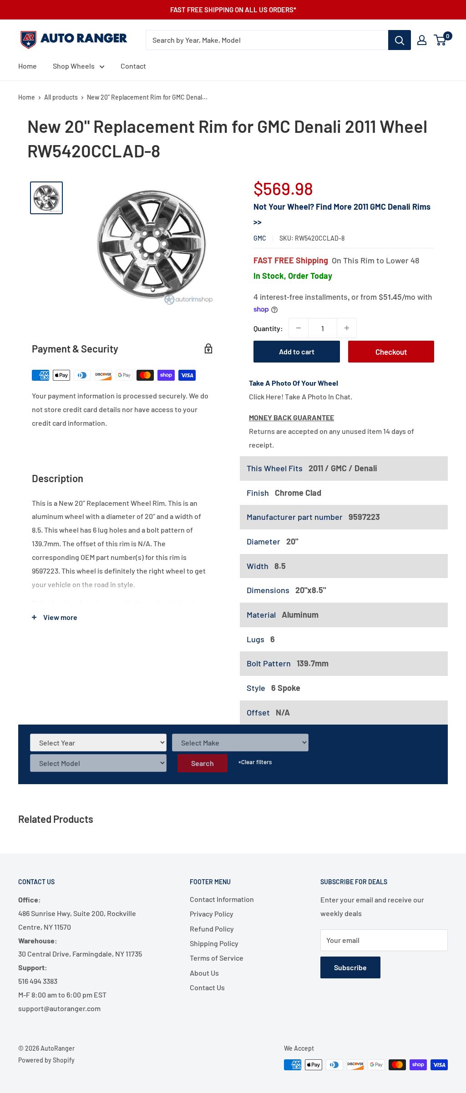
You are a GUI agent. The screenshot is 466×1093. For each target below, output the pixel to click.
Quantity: (268, 328)
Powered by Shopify (46, 1060)
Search (202, 763)
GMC (259, 238)
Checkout (391, 351)
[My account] (421, 40)
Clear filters (255, 762)
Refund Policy (212, 928)
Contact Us (207, 987)
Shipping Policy (214, 943)
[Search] (399, 40)
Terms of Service (216, 957)
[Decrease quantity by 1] (298, 327)
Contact (133, 65)
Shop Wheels (74, 65)
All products (61, 97)
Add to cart (296, 351)
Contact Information (222, 899)
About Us (204, 972)
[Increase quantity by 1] (346, 327)
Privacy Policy (211, 913)
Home (27, 65)
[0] (440, 40)
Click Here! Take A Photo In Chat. (300, 396)
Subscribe (350, 967)
